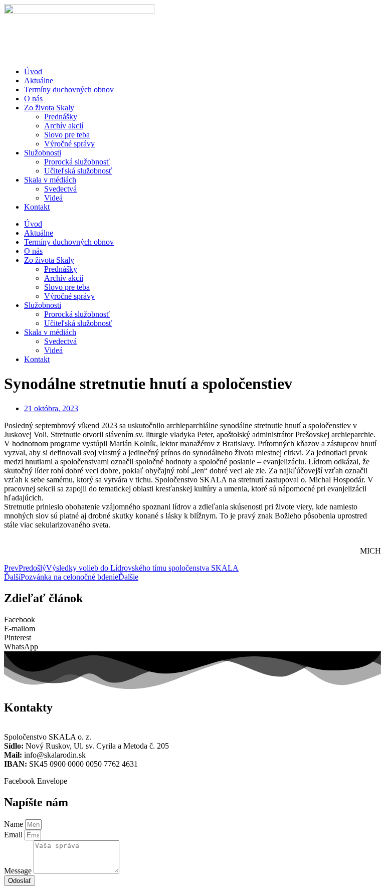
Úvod (33, 71)
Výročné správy (69, 143)
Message (19, 870)
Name (14, 824)
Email (14, 834)
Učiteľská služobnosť (78, 170)
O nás (33, 98)
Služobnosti (42, 152)
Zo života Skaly (49, 107)
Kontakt (37, 207)
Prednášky (60, 116)
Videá (53, 198)
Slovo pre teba (67, 134)
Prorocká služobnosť (77, 161)
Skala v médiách (50, 179)
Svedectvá (60, 189)
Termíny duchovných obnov (69, 89)
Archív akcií (63, 125)
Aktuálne (38, 80)
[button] (192, 619)
